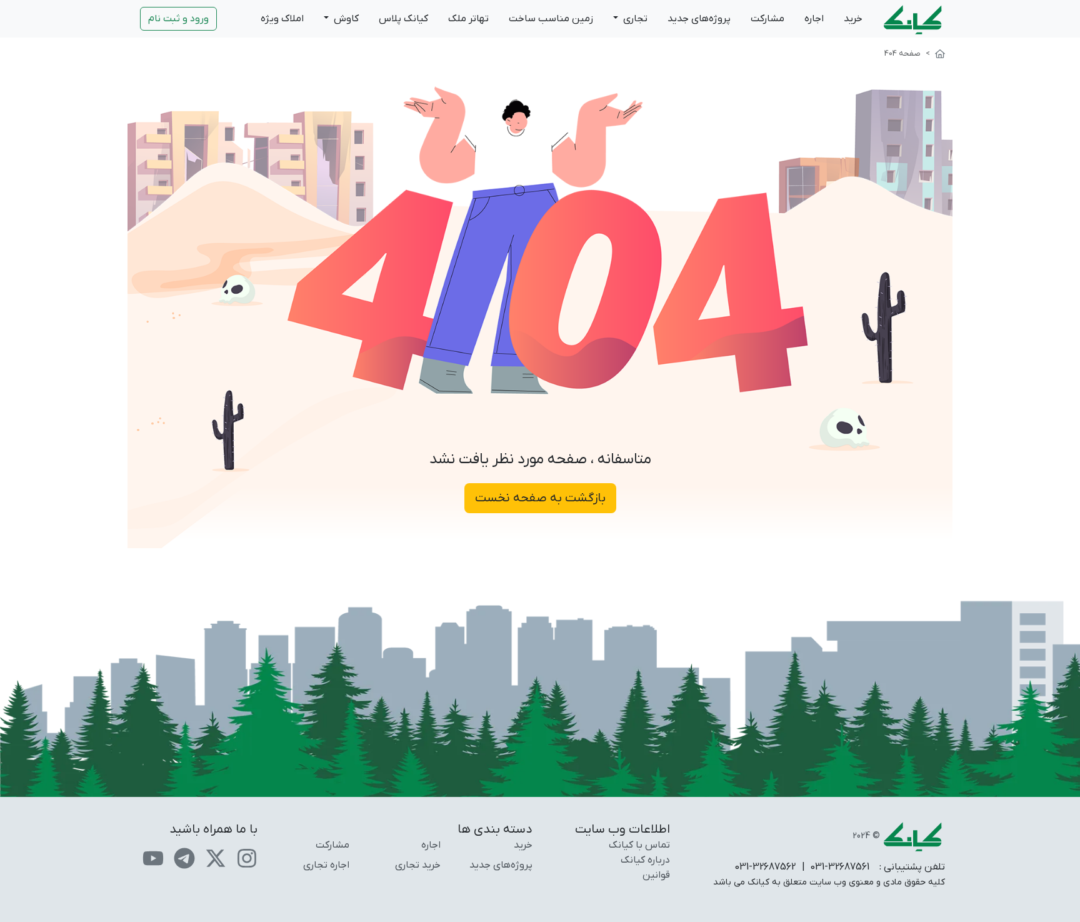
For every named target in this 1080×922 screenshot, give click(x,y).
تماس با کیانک (639, 845)
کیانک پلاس (403, 19)
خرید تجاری (418, 865)
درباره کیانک (645, 860)
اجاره (814, 19)
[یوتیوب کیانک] (153, 858)
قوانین (656, 875)
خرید (853, 19)
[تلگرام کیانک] (184, 858)
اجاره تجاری (326, 865)
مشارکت (767, 19)
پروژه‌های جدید (699, 19)
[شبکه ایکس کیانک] (215, 858)
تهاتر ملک (468, 19)
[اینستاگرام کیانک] (247, 858)
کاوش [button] (345, 19)
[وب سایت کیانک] (913, 19)
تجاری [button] (634, 19)
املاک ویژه (282, 19)
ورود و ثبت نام (178, 19)
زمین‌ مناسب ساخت (551, 19)
